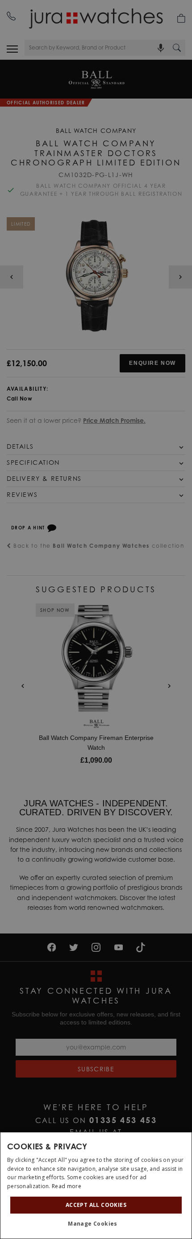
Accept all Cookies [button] (96, 1205)
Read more (66, 1186)
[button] (96, 1223)
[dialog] (96, 1185)
